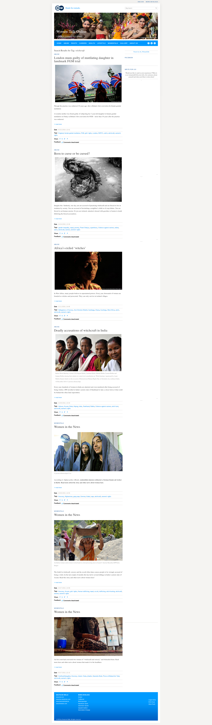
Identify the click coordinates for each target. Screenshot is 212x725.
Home (59, 43)
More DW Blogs (152, 1)
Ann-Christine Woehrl (80, 310)
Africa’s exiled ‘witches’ (70, 248)
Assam (66, 406)
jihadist (89, 676)
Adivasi (60, 406)
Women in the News (67, 426)
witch (105, 133)
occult (96, 591)
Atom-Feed (152, 704)
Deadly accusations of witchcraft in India (80, 330)
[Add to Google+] (64, 139)
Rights (74, 43)
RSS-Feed (152, 702)
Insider (80, 697)
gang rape (76, 496)
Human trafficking (83, 591)
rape (92, 496)
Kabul (88, 496)
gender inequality (63, 227)
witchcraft (111, 133)
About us (134, 43)
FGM (82, 133)
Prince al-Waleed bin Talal (111, 676)
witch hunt (115, 406)
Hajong (76, 406)
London (95, 133)
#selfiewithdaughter (64, 676)
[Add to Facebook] (148, 44)
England (61, 133)
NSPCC (100, 133)
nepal (72, 227)
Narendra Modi (97, 676)
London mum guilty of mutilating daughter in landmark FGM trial (84, 59)
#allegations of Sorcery (65, 310)
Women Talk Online (71, 31)
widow (117, 227)
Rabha (92, 406)
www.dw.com (60, 697)
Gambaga (91, 310)
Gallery (123, 43)
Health (92, 43)
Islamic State (82, 676)
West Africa (111, 310)
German (83, 496)
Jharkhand (86, 406)
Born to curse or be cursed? (72, 153)
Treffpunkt (81, 699)
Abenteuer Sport (83, 703)
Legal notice (152, 700)
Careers (83, 43)
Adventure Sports (83, 705)
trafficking (102, 591)
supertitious (93, 227)
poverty (76, 227)
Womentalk (113, 43)
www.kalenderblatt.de (62, 701)
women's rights (75, 230)
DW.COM (141, 1)
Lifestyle (101, 43)
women (67, 230)
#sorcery (61, 496)
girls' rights (88, 133)
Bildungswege (82, 701)
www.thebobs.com (61, 703)
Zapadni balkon (83, 708)
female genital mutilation (72, 133)
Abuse (66, 43)
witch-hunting (110, 591)
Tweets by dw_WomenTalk (141, 52)
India (80, 406)
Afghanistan (68, 496)
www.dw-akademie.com (63, 699)
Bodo (71, 406)
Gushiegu (103, 310)
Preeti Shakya (84, 227)
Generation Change (84, 710)
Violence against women (106, 227)
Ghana (97, 310)
